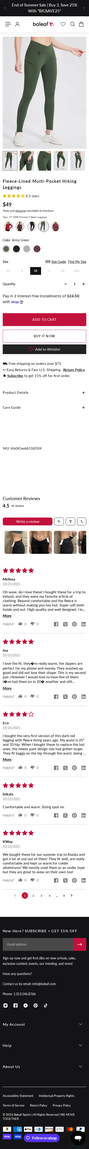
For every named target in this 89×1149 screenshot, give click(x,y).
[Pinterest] (36, 1005)
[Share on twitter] (65, 624)
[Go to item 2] (40, 542)
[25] (32, 226)
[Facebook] (15, 1005)
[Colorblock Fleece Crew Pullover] (8, 226)
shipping (20, 210)
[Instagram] (5, 1005)
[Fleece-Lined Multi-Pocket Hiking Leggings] (43, 226)
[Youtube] (26, 1005)
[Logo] (43, 24)
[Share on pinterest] (74, 624)
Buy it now (44, 336)
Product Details (16, 392)
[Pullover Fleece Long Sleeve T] (20, 226)
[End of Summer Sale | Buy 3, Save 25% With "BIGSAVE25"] (44, 8)
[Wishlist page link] (63, 24)
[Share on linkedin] (83, 624)
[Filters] (70, 521)
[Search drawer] (72, 24)
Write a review (27, 521)
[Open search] (59, 521)
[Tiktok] (46, 1005)
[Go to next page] (72, 895)
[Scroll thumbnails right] (80, 542)
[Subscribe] (79, 944)
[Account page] (17, 24)
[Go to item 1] (16, 542)
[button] (14, 196)
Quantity (9, 284)
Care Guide (12, 407)
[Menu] (8, 24)
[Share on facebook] (56, 624)
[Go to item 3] (65, 542)
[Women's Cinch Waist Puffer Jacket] (55, 226)
